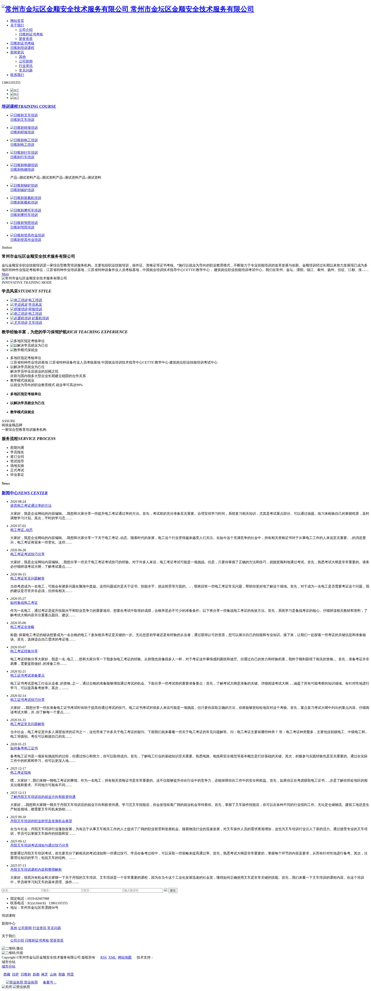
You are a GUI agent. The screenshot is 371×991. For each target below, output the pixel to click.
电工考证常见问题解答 (27, 578)
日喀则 (26, 974)
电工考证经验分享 (24, 651)
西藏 (6, 974)
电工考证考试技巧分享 (27, 554)
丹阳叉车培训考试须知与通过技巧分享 (39, 845)
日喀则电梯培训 (22, 169)
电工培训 (35, 300)
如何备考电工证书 (24, 748)
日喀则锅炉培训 (22, 190)
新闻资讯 (17, 52)
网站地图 (125, 957)
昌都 (36, 974)
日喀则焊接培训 (22, 132)
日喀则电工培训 (22, 144)
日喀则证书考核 (31, 34)
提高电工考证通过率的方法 (31, 505)
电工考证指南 (20, 772)
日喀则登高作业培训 (25, 240)
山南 (53, 974)
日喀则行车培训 (22, 157)
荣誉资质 (26, 39)
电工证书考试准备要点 (27, 675)
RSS (103, 957)
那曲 (61, 974)
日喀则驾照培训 (22, 227)
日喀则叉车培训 (22, 120)
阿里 (70, 974)
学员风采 (35, 304)
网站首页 (17, 21)
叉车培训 (35, 322)
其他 (22, 57)
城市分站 (8, 966)
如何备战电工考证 (24, 602)
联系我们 (17, 75)
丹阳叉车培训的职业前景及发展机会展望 (41, 821)
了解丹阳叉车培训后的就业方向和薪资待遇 (43, 797)
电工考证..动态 (21, 530)
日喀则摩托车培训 (24, 215)
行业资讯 (26, 66)
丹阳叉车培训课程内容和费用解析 (36, 869)
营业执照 (30, 982)
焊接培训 (35, 309)
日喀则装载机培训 (24, 202)
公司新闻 (26, 61)
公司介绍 (26, 30)
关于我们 (17, 25)
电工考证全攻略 (22, 627)
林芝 (44, 974)
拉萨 (15, 974)
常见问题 (26, 70)
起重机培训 (40, 318)
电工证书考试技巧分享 (27, 700)
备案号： (50, 982)
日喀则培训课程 (22, 48)
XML (112, 957)
